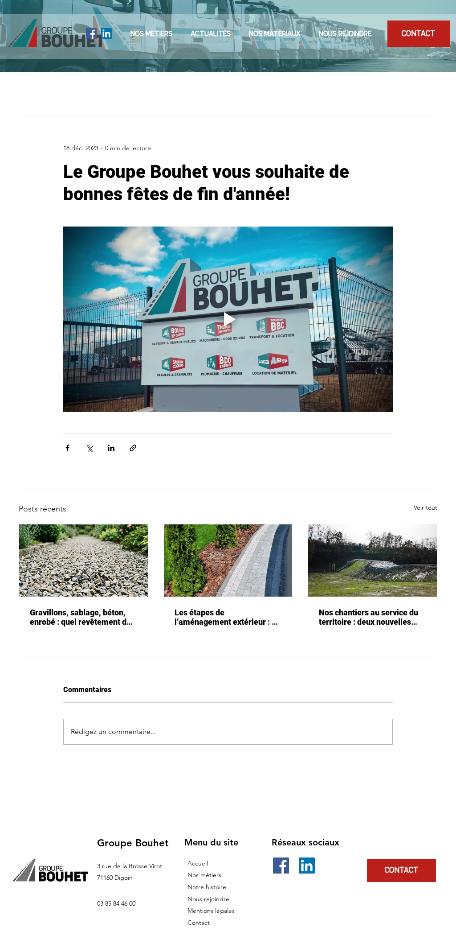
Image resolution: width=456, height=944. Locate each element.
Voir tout (425, 507)
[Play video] (228, 319)
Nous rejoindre (208, 899)
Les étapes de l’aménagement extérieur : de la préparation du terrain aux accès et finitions (228, 617)
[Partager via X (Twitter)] (89, 448)
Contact (198, 923)
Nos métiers (204, 875)
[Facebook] (91, 33)
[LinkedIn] (106, 33)
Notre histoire (206, 887)
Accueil (197, 863)
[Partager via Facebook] (67, 448)
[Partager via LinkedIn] (111, 448)
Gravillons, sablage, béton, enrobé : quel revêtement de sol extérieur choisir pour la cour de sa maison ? (80, 617)
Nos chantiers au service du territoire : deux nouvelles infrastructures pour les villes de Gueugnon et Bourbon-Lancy (372, 617)
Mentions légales (211, 911)
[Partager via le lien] (133, 448)
